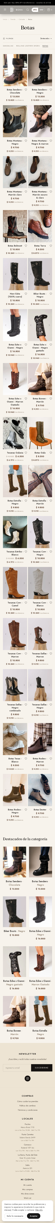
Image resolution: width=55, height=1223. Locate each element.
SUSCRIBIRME (42, 1067)
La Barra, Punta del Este (27, 1155)
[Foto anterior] (31, 70)
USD (41, 9)
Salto (27, 1165)
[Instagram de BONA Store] (28, 1078)
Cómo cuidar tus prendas (27, 1101)
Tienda (13, 19)
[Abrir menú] (5, 9)
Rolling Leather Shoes (28, 46)
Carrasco (27, 1144)
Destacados (44, 38)
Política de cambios (27, 1105)
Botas (45, 46)
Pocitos (27, 1124)
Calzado (22, 19)
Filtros (9, 38)
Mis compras (27, 1189)
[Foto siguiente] (49, 70)
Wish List (27, 1198)
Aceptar (33, 1216)
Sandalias (8, 46)
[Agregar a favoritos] (26, 89)
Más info (38, 1210)
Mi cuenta (27, 1185)
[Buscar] (27, 9)
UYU (35, 9)
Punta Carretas (27, 1134)
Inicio (5, 19)
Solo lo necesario (15, 1216)
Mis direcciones (27, 1193)
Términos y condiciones (27, 1110)
